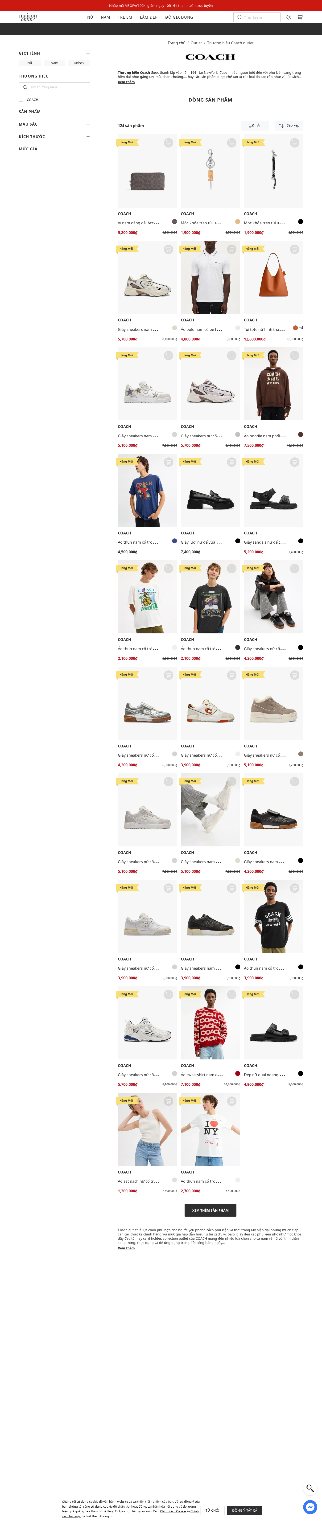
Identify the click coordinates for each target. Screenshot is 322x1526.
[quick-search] (310, 1488)
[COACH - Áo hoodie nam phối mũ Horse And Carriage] (273, 383)
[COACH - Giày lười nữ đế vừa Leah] (210, 490)
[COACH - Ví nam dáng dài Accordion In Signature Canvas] (147, 171)
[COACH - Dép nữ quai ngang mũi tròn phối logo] (273, 1022)
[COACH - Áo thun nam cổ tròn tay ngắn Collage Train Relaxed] (147, 596)
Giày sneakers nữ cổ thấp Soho (208, 755)
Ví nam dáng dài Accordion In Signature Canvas (160, 223)
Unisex (79, 63)
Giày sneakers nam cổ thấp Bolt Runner (153, 329)
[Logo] (28, 17)
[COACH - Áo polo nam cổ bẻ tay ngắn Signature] (210, 277)
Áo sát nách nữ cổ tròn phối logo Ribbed (154, 1181)
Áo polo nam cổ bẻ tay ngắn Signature (215, 329)
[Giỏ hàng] (300, 17)
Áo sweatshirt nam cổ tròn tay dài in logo (217, 1074)
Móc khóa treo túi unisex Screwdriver (214, 223)
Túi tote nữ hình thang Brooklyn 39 (275, 329)
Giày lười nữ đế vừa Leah (203, 542)
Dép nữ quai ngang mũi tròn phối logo (278, 1074)
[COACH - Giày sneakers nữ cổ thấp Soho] (210, 703)
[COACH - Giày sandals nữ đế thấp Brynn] (273, 490)
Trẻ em (125, 17)
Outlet (196, 42)
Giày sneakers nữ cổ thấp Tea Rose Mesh (154, 1074)
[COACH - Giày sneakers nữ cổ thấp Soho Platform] (273, 703)
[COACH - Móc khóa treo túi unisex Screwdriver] (210, 171)
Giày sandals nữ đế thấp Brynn (271, 542)
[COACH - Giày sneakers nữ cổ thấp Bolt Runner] (210, 383)
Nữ (90, 17)
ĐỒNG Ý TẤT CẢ (244, 1510)
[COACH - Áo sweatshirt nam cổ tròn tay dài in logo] (210, 1022)
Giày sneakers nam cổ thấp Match (274, 861)
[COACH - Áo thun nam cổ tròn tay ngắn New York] (210, 1129)
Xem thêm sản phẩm (210, 1210)
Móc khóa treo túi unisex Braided (273, 223)
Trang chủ (177, 42)
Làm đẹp (149, 17)
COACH (32, 100)
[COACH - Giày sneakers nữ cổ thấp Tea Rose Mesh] (147, 1022)
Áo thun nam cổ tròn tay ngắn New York (216, 1181)
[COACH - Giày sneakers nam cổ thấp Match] (273, 809)
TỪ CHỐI (212, 1510)
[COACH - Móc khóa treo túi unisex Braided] (273, 171)
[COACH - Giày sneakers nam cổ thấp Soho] (147, 383)
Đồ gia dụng (179, 17)
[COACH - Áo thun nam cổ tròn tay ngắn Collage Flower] (210, 596)
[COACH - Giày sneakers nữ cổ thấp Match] (273, 596)
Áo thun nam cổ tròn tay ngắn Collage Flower (221, 648)
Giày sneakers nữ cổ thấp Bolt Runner (214, 436)
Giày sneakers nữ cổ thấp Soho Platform (280, 755)
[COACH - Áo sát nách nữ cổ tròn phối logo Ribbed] (147, 1129)
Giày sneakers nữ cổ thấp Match (272, 648)
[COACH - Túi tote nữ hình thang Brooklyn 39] (273, 277)
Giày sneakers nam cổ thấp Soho (147, 436)
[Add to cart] (168, 143)
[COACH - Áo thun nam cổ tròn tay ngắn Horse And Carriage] (273, 916)
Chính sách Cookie (173, 1511)
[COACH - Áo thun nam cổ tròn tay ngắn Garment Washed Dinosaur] (147, 490)
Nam (105, 17)
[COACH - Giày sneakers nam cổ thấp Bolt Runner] (147, 277)
